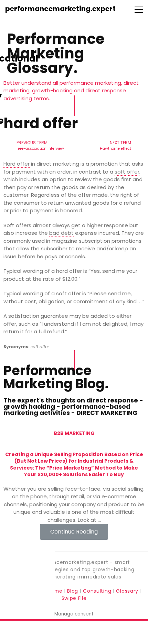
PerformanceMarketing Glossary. (55, 53)
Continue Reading (74, 532)
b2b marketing (74, 433)
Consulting (97, 590)
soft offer (127, 171)
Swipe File (74, 598)
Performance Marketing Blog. (55, 377)
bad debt (61, 233)
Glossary (127, 590)
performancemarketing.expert (60, 8)
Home (55, 590)
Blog (72, 590)
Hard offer (16, 163)
